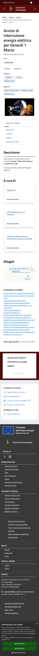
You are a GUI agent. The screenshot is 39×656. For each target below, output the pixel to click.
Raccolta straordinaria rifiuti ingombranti (18, 315)
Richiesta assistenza (11, 613)
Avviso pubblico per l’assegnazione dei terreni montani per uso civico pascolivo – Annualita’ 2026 (19, 295)
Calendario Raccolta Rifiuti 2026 (15, 300)
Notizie (7, 550)
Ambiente (11, 531)
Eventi (7, 568)
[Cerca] (35, 9)
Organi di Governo (11, 466)
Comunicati (8, 553)
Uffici (6, 472)
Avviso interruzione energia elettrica (16, 325)
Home (4, 17)
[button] (19, 653)
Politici (7, 479)
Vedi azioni (17, 69)
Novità (11, 17)
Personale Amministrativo (13, 482)
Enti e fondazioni (10, 476)
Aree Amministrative (12, 469)
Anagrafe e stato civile (12, 495)
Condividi (7, 69)
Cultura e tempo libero (12, 498)
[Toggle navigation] (4, 8)
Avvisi (18, 17)
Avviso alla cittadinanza (12, 312)
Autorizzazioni (13, 537)
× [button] (37, 623)
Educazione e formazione (16, 521)
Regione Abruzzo (8, 2)
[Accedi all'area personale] (31, 2)
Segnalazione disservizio (13, 606)
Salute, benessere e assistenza (18, 534)
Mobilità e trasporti (11, 511)
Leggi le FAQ (9, 610)
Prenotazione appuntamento (14, 603)
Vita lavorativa (9, 502)
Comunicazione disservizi (12, 310)
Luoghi (7, 565)
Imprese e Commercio (12, 505)
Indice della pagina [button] (13, 123)
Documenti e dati (10, 485)
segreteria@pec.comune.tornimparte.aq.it (19, 592)
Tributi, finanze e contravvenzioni (19, 528)
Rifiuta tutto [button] (19, 648)
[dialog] (19, 638)
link (8, 639)
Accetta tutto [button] (19, 644)
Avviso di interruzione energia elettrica (17, 303)
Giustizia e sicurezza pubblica (18, 524)
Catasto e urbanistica (12, 508)
